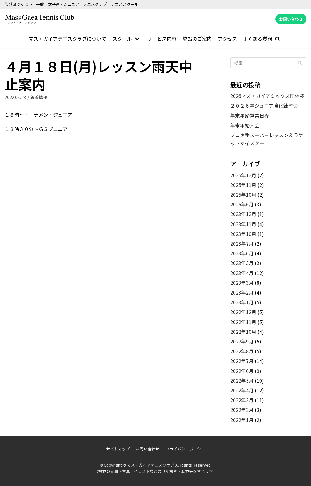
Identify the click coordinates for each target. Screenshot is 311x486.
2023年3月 (242, 282)
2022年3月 (242, 400)
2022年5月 (242, 380)
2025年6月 (242, 204)
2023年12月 (243, 214)
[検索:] (268, 62)
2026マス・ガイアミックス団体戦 (267, 95)
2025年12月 (243, 175)
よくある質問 (257, 38)
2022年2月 (242, 409)
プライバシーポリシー (185, 449)
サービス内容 (161, 38)
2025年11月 (243, 184)
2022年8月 (242, 351)
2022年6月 (242, 370)
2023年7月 (242, 243)
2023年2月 (242, 292)
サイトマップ (118, 449)
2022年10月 (243, 331)
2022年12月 (243, 311)
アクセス (227, 38)
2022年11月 (243, 322)
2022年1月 (242, 419)
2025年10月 (243, 194)
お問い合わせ (291, 19)
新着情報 (38, 97)
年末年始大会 (244, 125)
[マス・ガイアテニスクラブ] (39, 19)
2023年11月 (243, 224)
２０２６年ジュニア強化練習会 (264, 105)
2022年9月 (242, 341)
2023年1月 (242, 302)
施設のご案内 (197, 38)
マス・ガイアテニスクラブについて (67, 38)
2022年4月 (242, 390)
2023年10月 (243, 233)
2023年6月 (242, 253)
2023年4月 (242, 273)
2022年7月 (242, 360)
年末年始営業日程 (249, 115)
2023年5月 (242, 263)
